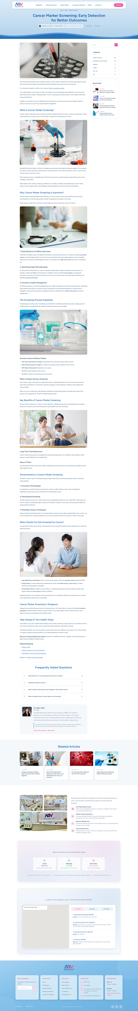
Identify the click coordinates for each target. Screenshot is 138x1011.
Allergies (95, 64)
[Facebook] (112, 1006)
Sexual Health (65, 5)
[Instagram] (121, 1006)
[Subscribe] (34, 988)
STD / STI (95, 71)
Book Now (119, 5)
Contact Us (98, 5)
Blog (66, 10)
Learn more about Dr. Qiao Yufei (45, 730)
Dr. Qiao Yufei (39, 708)
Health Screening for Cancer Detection (33, 650)
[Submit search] (116, 44)
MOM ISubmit (65, 985)
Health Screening (73, 10)
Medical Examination (47, 991)
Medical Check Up (51, 5)
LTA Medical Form (66, 994)
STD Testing (45, 985)
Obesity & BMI (26, 647)
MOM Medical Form (66, 988)
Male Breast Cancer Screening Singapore (34, 653)
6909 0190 (87, 982)
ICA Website (64, 991)
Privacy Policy (18, 1006)
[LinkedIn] (116, 1006)
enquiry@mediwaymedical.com (92, 995)
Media (89, 5)
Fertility (95, 67)
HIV (94, 74)
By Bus (79, 909)
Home (61, 10)
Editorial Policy (29, 1006)
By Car (93, 909)
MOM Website (65, 982)
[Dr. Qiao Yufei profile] (27, 711)
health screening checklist (56, 88)
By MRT (107, 909)
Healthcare (39, 5)
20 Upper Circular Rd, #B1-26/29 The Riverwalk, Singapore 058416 (92, 991)
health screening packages (35, 657)
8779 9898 (87, 985)
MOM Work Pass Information (100, 61)
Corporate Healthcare (78, 5)
